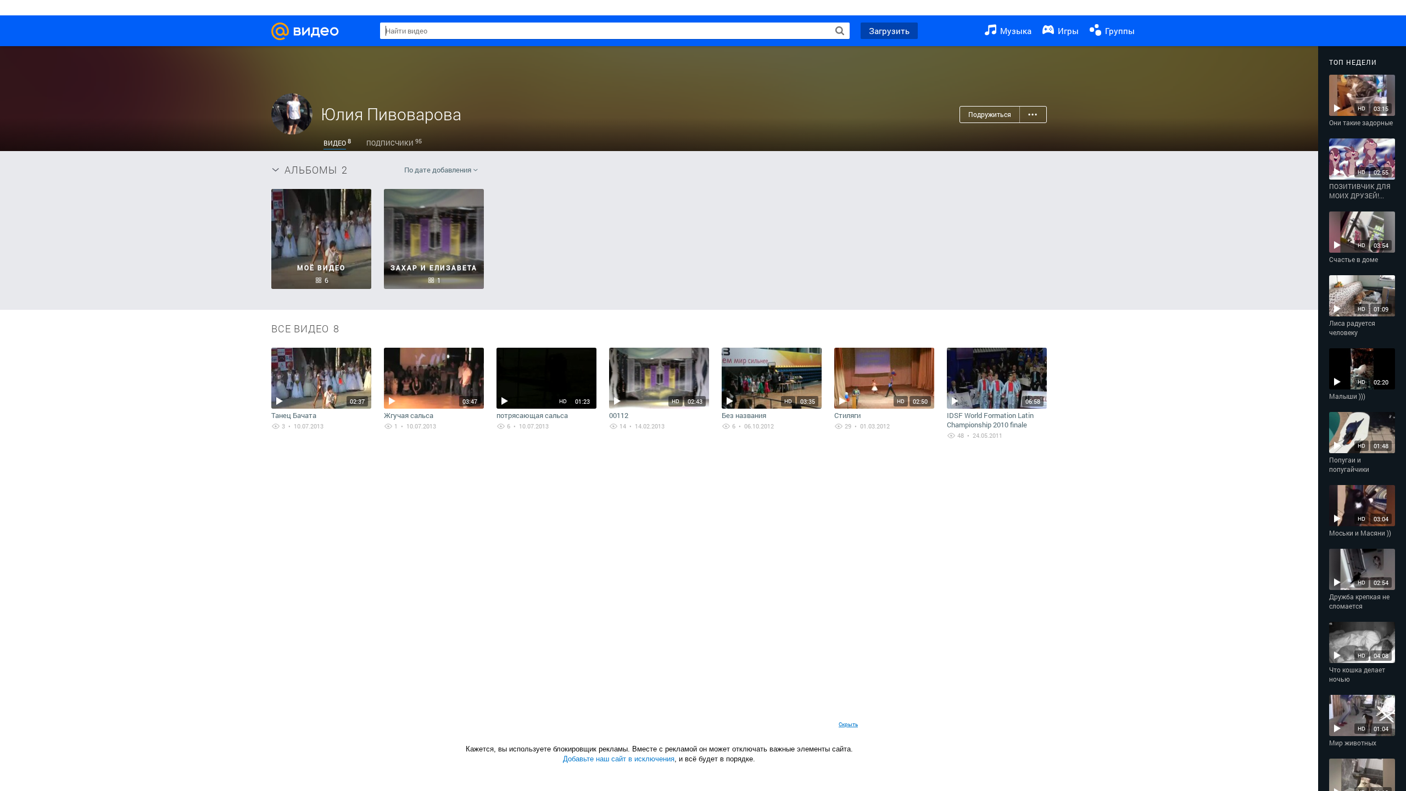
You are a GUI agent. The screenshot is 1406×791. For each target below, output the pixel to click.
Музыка (1014, 30)
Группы (1119, 30)
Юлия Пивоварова (391, 114)
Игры (1067, 30)
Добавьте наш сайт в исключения (618, 759)
